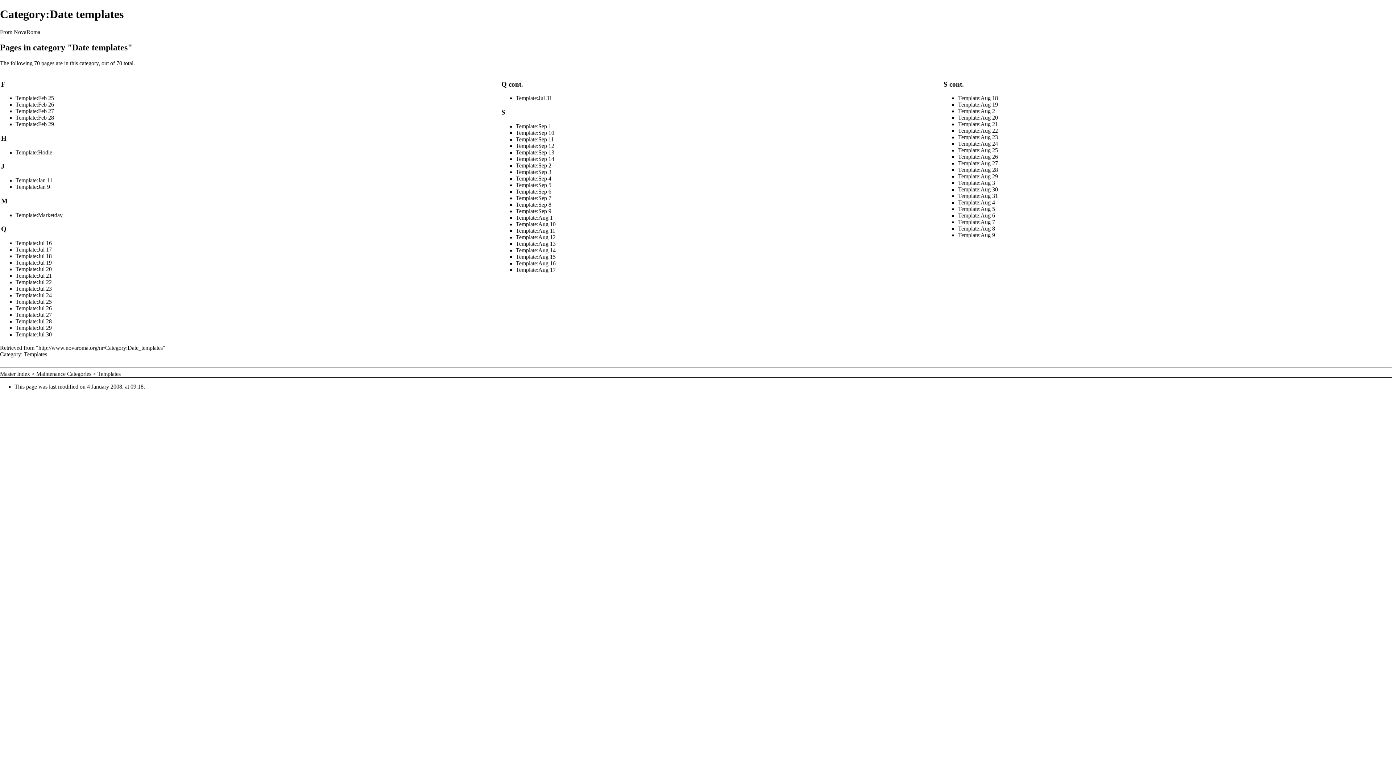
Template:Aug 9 (976, 235)
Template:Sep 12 (535, 146)
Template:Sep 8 (533, 205)
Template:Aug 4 (976, 202)
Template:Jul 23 (34, 289)
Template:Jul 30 (34, 334)
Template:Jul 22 (34, 282)
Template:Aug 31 (978, 196)
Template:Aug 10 (536, 224)
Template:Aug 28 (978, 170)
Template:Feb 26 (35, 105)
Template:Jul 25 (34, 302)
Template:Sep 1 (533, 126)
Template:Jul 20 (34, 269)
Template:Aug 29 (978, 176)
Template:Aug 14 (536, 250)
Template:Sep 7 (533, 198)
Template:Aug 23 (978, 137)
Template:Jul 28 (34, 321)
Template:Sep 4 (533, 178)
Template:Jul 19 (34, 263)
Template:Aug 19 (978, 105)
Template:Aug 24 (978, 144)
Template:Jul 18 (34, 256)
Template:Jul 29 (34, 328)
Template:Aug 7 (976, 222)
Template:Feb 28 (35, 118)
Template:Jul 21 (34, 276)
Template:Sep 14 (535, 159)
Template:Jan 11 (34, 180)
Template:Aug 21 (978, 124)
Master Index (15, 374)
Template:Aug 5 (976, 209)
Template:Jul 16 (34, 243)
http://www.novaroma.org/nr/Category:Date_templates (100, 348)
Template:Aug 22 (978, 131)
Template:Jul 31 (534, 98)
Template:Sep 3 (533, 172)
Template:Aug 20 (978, 118)
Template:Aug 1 (534, 218)
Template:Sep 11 (535, 139)
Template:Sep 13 (535, 152)
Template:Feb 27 (35, 111)
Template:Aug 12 (536, 237)
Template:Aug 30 (978, 189)
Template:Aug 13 (536, 244)
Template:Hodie (34, 152)
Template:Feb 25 (35, 98)
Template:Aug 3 (976, 183)
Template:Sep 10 (535, 133)
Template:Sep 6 (533, 191)
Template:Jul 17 (34, 249)
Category (10, 354)
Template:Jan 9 (33, 187)
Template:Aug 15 (536, 257)
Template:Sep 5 (533, 185)
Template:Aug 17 (536, 270)
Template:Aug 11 (535, 231)
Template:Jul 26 (34, 308)
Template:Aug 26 (978, 157)
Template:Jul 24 (34, 295)
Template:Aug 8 (976, 228)
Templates (35, 354)
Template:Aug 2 (976, 111)
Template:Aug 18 (978, 98)
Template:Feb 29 (35, 124)
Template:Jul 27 (34, 315)
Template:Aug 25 (978, 150)
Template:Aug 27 (978, 163)
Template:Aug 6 (976, 215)
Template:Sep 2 (533, 165)
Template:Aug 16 (536, 263)
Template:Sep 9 (533, 211)
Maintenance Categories (63, 374)
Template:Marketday (39, 215)
